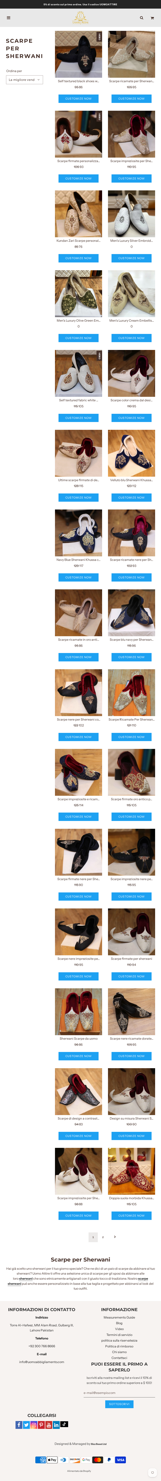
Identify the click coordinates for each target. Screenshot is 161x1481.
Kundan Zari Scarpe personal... (79, 241)
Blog (119, 1323)
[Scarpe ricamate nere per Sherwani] (131, 532)
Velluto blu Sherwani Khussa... (131, 480)
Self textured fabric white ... (78, 400)
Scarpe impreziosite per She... (131, 161)
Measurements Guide (119, 1317)
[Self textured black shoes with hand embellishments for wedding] (78, 54)
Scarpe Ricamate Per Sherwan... (132, 719)
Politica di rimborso (119, 1346)
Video (119, 1329)
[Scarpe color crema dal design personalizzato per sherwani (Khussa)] (131, 373)
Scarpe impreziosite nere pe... (132, 879)
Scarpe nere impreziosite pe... (79, 959)
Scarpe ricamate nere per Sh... (131, 560)
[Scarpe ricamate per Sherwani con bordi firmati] (131, 54)
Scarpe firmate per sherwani (131, 959)
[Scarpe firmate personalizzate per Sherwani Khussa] (78, 134)
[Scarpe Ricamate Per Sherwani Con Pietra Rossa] (131, 692)
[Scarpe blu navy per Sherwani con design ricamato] (131, 612)
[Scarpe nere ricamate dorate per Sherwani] (131, 1011)
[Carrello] (152, 18)
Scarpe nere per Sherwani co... (78, 719)
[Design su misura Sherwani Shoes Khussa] (131, 1091)
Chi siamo (119, 1352)
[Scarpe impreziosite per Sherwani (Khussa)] (78, 1171)
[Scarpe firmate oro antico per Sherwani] (131, 772)
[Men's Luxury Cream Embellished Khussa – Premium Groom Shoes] (131, 293)
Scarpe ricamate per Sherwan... (131, 81)
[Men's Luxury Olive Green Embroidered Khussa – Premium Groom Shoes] (78, 293)
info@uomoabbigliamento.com (41, 1362)
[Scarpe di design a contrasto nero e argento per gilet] (78, 1091)
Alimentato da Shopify (79, 1470)
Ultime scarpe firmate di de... (78, 480)
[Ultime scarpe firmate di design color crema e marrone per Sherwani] (78, 453)
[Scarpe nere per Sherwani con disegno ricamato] (78, 692)
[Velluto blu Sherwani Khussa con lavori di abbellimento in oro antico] (131, 453)
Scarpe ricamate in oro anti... (78, 639)
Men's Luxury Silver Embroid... (131, 241)
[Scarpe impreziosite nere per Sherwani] (131, 852)
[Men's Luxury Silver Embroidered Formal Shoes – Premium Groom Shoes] (131, 213)
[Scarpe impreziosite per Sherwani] (131, 134)
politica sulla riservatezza (119, 1340)
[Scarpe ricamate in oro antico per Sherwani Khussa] (78, 612)
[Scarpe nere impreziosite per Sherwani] (78, 931)
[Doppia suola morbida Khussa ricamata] (131, 1171)
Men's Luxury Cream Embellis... (131, 320)
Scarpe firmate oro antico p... (131, 799)
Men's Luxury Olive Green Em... (79, 320)
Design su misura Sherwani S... (131, 1118)
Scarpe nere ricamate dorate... (131, 1038)
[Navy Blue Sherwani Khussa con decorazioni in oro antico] (78, 532)
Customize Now (78, 98)
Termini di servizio (119, 1335)
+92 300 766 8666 (41, 1346)
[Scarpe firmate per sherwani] (131, 931)
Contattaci (119, 1358)
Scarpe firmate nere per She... (78, 879)
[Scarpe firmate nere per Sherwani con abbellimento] (78, 852)
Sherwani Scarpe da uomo (79, 1038)
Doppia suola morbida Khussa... (131, 1198)
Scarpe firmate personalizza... (78, 161)
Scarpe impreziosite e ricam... (79, 799)
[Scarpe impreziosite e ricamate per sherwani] (78, 772)
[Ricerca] (141, 18)
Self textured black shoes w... (78, 81)
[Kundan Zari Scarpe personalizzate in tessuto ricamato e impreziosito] (78, 213)
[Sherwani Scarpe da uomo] (78, 1011)
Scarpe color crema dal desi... (132, 400)
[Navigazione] (9, 17)
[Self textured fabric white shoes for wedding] (78, 373)
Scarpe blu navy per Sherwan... (132, 639)
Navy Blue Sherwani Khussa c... (79, 560)
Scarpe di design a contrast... (78, 1118)
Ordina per (14, 70)
